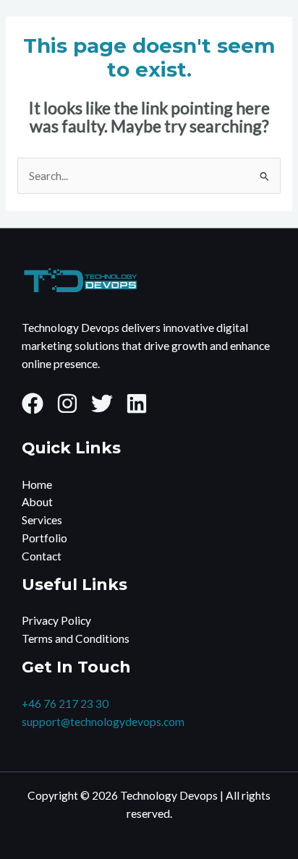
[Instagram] (67, 403)
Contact (41, 556)
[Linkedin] (137, 403)
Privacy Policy (56, 620)
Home (37, 484)
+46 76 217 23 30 (65, 703)
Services (42, 519)
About (37, 501)
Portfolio (44, 537)
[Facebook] (32, 403)
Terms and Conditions (75, 638)
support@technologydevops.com (103, 721)
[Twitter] (102, 403)
